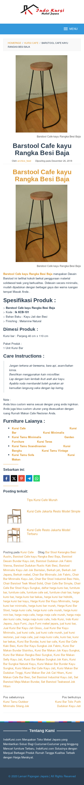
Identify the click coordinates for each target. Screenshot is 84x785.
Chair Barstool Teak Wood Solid (23, 583)
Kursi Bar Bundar (27, 641)
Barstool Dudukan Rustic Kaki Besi (36, 565)
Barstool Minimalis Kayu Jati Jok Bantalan (36, 567)
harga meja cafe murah (50, 615)
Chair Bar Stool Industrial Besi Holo (57, 579)
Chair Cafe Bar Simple (58, 583)
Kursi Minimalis (53, 432)
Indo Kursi (57, 619)
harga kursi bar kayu (16, 601)
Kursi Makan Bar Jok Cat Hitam (44, 673)
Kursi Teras (44, 441)
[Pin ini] (21, 478)
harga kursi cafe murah (47, 610)
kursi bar (65, 637)
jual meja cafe (24, 637)
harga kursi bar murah (42, 606)
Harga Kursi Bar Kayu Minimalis (50, 601)
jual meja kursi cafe (46, 637)
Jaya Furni (19, 623)
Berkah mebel (22, 574)
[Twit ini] (14, 478)
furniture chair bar (60, 592)
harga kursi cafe (21, 610)
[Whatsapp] (36, 478)
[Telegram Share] (29, 478)
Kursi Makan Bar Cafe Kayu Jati (35, 668)
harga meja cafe (25, 615)
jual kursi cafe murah (49, 632)
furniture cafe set (37, 592)
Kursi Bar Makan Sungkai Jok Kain (46, 659)
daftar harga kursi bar (55, 588)
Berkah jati (53, 570)
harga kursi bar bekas (29, 597)
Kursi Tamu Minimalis (26, 437)
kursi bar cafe (48, 641)
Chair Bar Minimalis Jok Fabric (51, 574)
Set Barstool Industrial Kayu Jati (52, 677)
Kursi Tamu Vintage (55, 450)
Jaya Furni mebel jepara (43, 623)
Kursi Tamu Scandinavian (29, 446)
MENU (73, 28)
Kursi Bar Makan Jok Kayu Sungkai (57, 650)
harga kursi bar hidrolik (58, 597)
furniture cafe (17, 592)
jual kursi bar (68, 623)
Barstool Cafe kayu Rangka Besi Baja (42, 175)
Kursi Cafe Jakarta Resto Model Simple (53, 511)
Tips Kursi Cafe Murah (42, 500)
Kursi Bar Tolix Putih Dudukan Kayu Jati (68, 701)
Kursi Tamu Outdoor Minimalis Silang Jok (16, 701)
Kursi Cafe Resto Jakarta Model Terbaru (48, 532)
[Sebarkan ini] (6, 478)
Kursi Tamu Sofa (23, 455)
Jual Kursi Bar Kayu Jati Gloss (22, 628)
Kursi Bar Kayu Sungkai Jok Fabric (39, 646)
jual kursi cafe (25, 632)
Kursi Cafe (19, 428)
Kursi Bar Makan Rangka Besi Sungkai (27, 655)
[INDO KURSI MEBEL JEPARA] (42, 9)
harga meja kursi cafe (36, 619)
